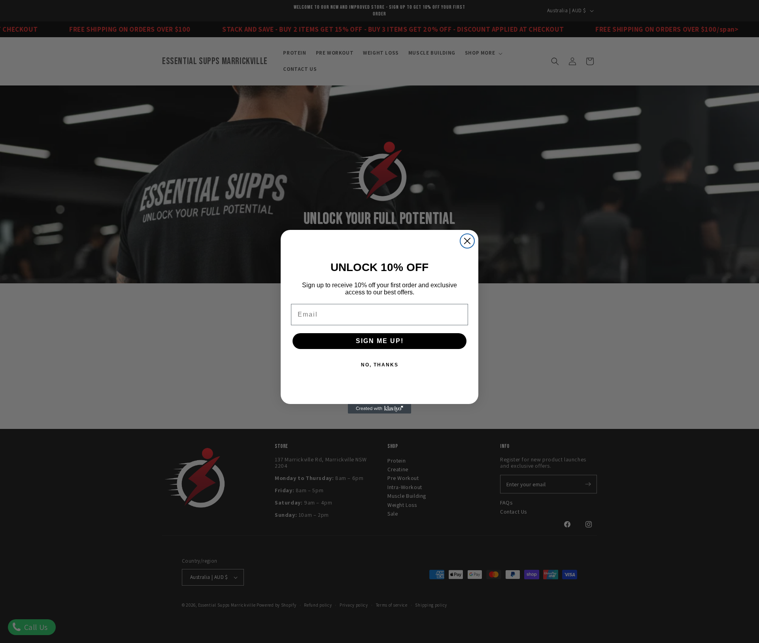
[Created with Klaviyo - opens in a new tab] (379, 408)
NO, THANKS (379, 365)
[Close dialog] (467, 241)
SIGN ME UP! (380, 341)
